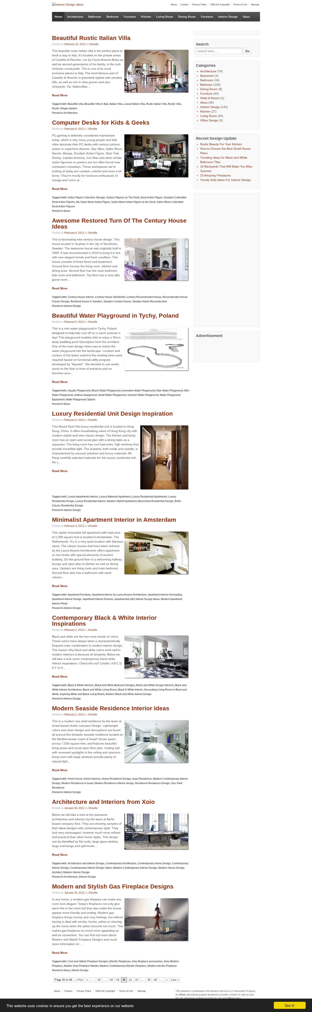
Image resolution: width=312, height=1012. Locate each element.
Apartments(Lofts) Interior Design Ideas (137, 599)
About (174, 4)
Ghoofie (94, 44)
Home (58, 16)
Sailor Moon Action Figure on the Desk (133, 201)
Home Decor (75, 778)
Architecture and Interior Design (86, 863)
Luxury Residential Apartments (149, 496)
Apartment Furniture (79, 594)
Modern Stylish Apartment (121, 501)
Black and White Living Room (100, 689)
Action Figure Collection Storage (86, 197)
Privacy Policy (199, 4)
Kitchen (146, 16)
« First (79, 979)
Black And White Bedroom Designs (115, 685)
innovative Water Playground (138, 390)
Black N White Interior (130, 689)
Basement (207, 75)
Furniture (130, 16)
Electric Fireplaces (120, 961)
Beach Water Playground (106, 390)
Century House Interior (81, 297)
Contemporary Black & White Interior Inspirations (104, 620)
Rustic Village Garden (64, 108)
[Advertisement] (228, 259)
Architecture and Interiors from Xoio (103, 802)
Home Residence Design (116, 778)
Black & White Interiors (81, 685)
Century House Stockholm (110, 297)
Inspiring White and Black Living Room (82, 694)
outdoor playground (85, 395)
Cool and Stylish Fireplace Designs (88, 961)
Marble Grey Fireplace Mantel (81, 965)
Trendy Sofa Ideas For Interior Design (225, 180)
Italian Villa (116, 103)
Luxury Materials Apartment (115, 496)
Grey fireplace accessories (147, 961)
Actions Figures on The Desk (122, 197)
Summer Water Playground (143, 395)
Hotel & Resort (210, 98)
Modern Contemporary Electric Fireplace (123, 965)
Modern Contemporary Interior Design (135, 867)
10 (98, 979)
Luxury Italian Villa (134, 103)
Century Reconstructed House (143, 297)
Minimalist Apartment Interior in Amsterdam (114, 519)
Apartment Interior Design (67, 599)
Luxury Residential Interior (90, 501)
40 (155, 979)
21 (130, 979)
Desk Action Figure (151, 197)
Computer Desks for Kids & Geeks (101, 122)
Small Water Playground (112, 395)
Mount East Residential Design (155, 501)
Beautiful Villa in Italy (96, 103)
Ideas (246, 16)
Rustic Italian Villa (156, 103)
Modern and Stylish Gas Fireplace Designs (113, 886)
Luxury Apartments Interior (83, 496)
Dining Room (187, 16)
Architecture (75, 16)
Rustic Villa (174, 103)
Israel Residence (142, 778)
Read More (59, 95)
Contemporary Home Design (154, 863)
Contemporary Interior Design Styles (91, 867)
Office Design (209, 120)
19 (117, 979)
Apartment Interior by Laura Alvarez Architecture (119, 594)
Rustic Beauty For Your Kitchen (221, 144)
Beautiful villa (75, 103)
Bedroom (113, 16)
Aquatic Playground (79, 390)
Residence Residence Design (152, 783)
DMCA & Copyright (220, 4)
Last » (175, 979)
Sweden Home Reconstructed (149, 301)
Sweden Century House (117, 301)
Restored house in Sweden (86, 301)
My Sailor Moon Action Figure (93, 201)
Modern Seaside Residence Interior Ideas (110, 708)
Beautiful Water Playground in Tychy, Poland (115, 315)
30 (149, 979)
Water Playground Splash (80, 399)
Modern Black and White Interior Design (129, 694)
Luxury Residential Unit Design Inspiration (112, 413)
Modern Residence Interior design (114, 783)
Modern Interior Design (76, 872)
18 (111, 979)
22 (136, 979)
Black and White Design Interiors (155, 685)
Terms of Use (240, 4)
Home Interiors (92, 778)
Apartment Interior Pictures (98, 599)
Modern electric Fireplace (162, 965)
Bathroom (94, 16)
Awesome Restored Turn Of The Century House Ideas (119, 223)
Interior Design (228, 16)
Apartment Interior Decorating (165, 594)
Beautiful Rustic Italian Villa (91, 38)
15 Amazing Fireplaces (215, 175)
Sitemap (255, 4)
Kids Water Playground (169, 390)
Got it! (290, 1005)
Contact (184, 4)
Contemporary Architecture (120, 863)
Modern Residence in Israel (77, 783)
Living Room (164, 16)
